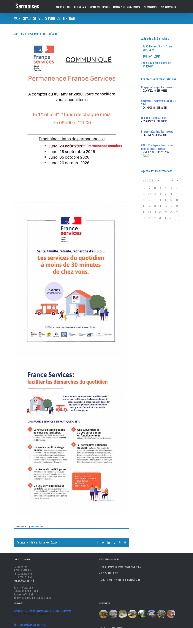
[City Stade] (122, 614)
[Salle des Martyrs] (151, 614)
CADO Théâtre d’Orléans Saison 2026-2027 (157, 48)
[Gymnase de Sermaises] (113, 614)
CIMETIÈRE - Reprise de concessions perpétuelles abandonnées (157, 146)
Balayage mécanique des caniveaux (157, 87)
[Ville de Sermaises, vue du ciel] (161, 614)
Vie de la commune (37, 526)
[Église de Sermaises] (142, 614)
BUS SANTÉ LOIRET (151, 56)
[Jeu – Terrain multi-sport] (132, 614)
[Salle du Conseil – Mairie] (171, 614)
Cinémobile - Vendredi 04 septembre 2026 (158, 102)
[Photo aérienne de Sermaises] (103, 614)
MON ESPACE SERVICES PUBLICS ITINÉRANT (157, 64)
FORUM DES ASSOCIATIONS (153, 118)
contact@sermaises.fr (24, 580)
